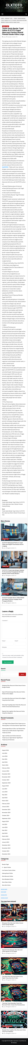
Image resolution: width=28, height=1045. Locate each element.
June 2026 (4, 756)
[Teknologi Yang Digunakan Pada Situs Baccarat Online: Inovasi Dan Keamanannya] (14, 992)
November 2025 (6, 777)
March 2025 (5, 800)
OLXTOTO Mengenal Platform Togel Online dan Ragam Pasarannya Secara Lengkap (12, 544)
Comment (5, 620)
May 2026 (4, 759)
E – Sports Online (6, 867)
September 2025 (6, 782)
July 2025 (4, 788)
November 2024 (6, 812)
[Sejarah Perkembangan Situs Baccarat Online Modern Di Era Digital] (14, 939)
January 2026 (5, 771)
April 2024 (4, 833)
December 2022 (6, 854)
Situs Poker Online (6, 882)
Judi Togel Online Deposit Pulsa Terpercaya (13, 723)
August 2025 (5, 785)
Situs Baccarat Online (7, 876)
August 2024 (5, 821)
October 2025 (5, 780)
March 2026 (5, 765)
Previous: (13, 503)
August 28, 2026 (10, 953)
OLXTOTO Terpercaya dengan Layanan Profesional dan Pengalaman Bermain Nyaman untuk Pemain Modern (13, 572)
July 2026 (4, 753)
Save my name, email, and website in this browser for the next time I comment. (13, 656)
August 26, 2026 (10, 1006)
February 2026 (6, 768)
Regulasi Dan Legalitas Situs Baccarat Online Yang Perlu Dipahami (13, 712)
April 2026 (4, 762)
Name (4, 640)
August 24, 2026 (10, 548)
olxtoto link (4, 894)
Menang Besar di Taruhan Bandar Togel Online (14, 725)
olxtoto (14, 5)
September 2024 (6, 818)
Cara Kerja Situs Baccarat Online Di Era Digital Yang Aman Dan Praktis (13, 699)
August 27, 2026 (10, 980)
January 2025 (5, 806)
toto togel (3, 891)
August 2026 (5, 750)
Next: (13, 512)
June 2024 (4, 827)
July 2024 (4, 824)
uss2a (4, 36)
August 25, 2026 (10, 1033)
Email (16, 640)
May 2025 (4, 794)
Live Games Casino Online (8, 870)
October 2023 (5, 851)
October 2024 (5, 815)
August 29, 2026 (10, 926)
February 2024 (6, 839)
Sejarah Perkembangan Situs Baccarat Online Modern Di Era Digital (13, 692)
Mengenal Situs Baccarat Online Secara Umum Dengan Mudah (14, 686)
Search (3, 669)
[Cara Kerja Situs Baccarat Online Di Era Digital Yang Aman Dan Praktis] (14, 966)
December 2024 (6, 809)
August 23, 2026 (10, 575)
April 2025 (4, 797)
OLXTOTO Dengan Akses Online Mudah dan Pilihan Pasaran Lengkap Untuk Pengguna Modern (13, 599)
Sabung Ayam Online (7, 873)
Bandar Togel (5, 26)
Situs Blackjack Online (7, 879)
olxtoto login (4, 889)
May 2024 (4, 830)
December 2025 (6, 774)
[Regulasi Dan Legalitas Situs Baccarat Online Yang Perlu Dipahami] (14, 1019)
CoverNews (22, 1040)
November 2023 (6, 848)
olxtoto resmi (4, 897)
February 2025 (6, 803)
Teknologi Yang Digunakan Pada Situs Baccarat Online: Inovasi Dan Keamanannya (14, 705)
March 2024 (5, 836)
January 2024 (5, 842)
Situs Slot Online (6, 885)
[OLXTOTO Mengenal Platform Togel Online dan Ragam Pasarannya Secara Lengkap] (14, 532)
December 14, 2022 (11, 36)
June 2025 (4, 791)
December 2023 (6, 845)
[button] (2, 14)
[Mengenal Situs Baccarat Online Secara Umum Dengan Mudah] (14, 912)
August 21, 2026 (10, 603)
